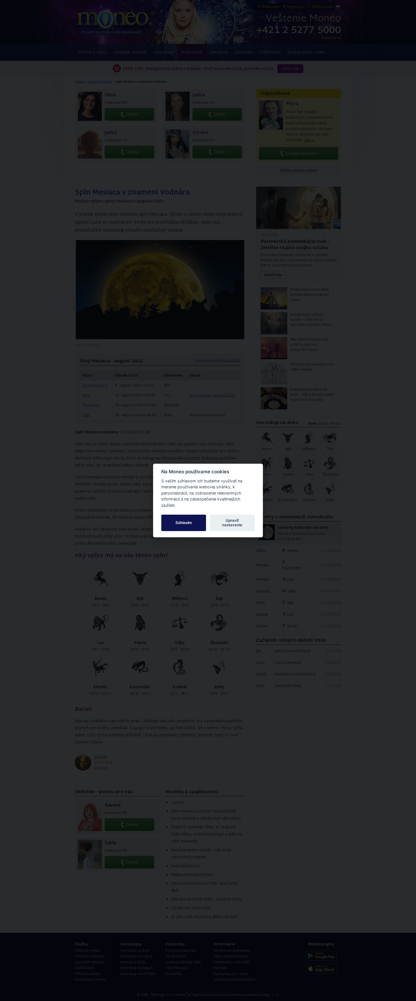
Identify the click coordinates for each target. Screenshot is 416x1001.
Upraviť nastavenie (232, 522)
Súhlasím (183, 522)
